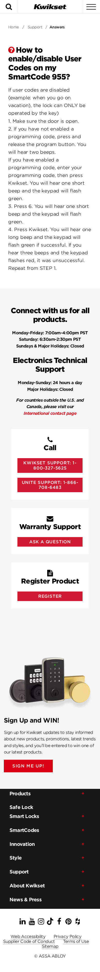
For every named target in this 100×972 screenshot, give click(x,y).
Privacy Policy (67, 936)
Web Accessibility (28, 936)
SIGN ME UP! (28, 766)
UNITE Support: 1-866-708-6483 (50, 485)
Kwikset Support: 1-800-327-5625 (49, 465)
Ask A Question (50, 541)
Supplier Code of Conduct (29, 941)
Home (13, 27)
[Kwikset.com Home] (50, 6)
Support (35, 27)
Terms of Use (76, 941)
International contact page (50, 413)
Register (50, 596)
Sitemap (50, 946)
